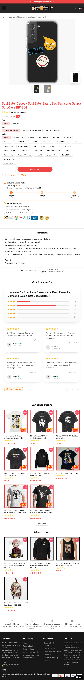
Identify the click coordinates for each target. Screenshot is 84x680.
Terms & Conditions (29, 646)
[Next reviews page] (78, 389)
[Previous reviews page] (67, 389)
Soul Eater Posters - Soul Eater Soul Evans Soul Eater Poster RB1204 (14, 565)
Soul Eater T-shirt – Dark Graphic (67, 473)
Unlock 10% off (4, 670)
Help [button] (80, 677)
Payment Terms (49, 648)
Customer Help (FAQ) (51, 658)
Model (4, 134)
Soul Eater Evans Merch (37, 17)
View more (42, 523)
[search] (76, 8)
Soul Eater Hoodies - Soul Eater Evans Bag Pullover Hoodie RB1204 (40, 565)
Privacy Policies (28, 649)
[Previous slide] (5, 52)
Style (3, 127)
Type (3, 120)
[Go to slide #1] (36, 89)
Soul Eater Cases (52, 269)
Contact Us (48, 655)
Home (4, 17)
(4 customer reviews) (18, 112)
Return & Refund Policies (52, 652)
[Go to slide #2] (47, 89)
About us (26, 643)
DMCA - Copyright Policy (31, 652)
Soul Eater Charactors (17, 17)
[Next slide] (79, 52)
